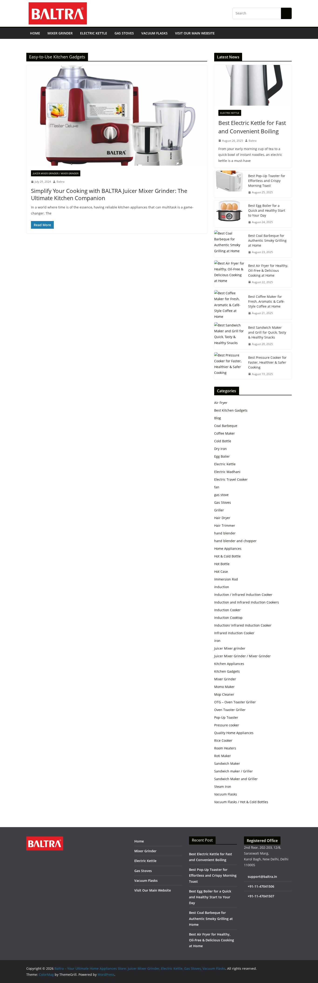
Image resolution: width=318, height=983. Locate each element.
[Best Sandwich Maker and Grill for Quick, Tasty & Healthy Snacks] (229, 335)
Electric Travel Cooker (231, 479)
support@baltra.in (262, 876)
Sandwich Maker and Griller (236, 779)
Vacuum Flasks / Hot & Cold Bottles (241, 802)
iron (217, 640)
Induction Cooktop (228, 617)
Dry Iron (220, 448)
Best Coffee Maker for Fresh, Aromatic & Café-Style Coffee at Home (266, 301)
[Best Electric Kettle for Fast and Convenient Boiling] (253, 85)
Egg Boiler (222, 456)
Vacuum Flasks (154, 33)
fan (216, 487)
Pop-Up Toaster (226, 717)
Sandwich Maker (227, 763)
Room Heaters (225, 748)
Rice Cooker (223, 740)
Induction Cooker (227, 610)
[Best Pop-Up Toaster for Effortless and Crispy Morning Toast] (229, 184)
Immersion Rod (226, 579)
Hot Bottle (222, 564)
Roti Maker (222, 756)
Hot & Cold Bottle (227, 556)
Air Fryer (220, 402)
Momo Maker (224, 686)
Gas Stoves (124, 33)
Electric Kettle (93, 33)
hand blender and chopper (235, 541)
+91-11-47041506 (261, 886)
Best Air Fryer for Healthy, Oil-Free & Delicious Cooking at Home (268, 270)
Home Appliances (227, 548)
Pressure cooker (226, 725)
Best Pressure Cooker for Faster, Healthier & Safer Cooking (267, 362)
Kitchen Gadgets (227, 671)
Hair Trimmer (224, 525)
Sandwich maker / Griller (233, 771)
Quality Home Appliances (234, 733)
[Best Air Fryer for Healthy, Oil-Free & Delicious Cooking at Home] (229, 274)
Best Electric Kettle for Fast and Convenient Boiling (252, 127)
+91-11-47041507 (261, 896)
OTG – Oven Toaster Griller (235, 702)
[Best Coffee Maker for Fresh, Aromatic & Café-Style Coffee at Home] (229, 304)
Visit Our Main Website (195, 33)
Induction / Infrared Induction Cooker (243, 594)
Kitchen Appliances (229, 663)
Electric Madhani (227, 472)
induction (221, 587)
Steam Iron (222, 786)
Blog (217, 418)
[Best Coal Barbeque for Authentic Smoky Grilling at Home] (229, 244)
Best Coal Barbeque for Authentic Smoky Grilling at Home (267, 240)
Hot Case (221, 571)
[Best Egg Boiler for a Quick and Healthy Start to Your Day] (229, 214)
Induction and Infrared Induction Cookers (246, 602)
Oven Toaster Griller (230, 710)
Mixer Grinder (60, 33)
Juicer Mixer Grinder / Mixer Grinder (55, 173)
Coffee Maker (224, 433)
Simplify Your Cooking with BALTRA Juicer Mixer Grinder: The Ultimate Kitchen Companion (109, 194)
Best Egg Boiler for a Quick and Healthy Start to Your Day (266, 210)
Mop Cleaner (224, 694)
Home (35, 33)
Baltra (60, 182)
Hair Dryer (222, 518)
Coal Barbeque (225, 425)
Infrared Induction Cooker (234, 633)
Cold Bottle (222, 441)
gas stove (221, 495)
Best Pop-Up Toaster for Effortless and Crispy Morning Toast (266, 181)
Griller (219, 510)
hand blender (225, 533)
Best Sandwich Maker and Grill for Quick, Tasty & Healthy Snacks (267, 332)
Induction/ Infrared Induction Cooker (242, 625)
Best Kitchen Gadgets (230, 410)
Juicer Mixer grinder (229, 648)
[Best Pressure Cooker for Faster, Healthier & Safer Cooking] (229, 365)
